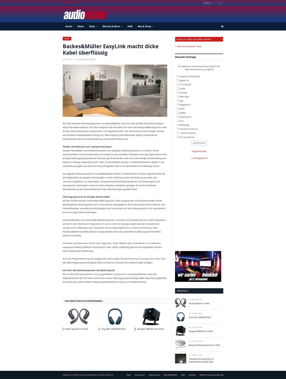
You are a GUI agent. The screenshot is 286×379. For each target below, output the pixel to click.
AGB (183, 374)
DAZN (182, 88)
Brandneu (182, 290)
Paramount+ (185, 116)
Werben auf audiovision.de (211, 374)
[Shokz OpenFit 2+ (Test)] (79, 316)
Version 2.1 (67, 374)
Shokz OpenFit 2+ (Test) (76, 329)
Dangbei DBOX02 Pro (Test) (150, 329)
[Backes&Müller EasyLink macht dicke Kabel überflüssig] (115, 91)
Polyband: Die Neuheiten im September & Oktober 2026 (201, 360)
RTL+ (181, 120)
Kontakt (192, 374)
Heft (130, 26)
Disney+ (183, 92)
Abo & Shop (144, 26)
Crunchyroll (185, 84)
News (80, 26)
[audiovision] (85, 14)
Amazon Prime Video (189, 76)
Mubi (182, 108)
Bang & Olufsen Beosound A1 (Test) (204, 345)
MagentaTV (185, 104)
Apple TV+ (184, 80)
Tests (92, 26)
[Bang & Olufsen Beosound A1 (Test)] (180, 344)
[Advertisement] (169, 13)
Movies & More (111, 26)
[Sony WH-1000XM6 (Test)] (115, 316)
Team (128, 374)
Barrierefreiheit (170, 374)
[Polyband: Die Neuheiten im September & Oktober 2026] (180, 358)
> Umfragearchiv (199, 158)
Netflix (182, 112)
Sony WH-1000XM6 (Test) (93, 3)
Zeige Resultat (199, 151)
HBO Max (184, 96)
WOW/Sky (184, 125)
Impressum (140, 374)
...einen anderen (187, 133)
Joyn (181, 100)
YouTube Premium (188, 129)
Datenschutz (154, 374)
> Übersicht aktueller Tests (188, 46)
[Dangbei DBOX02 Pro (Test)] (151, 316)
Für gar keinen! (187, 137)
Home (68, 26)
